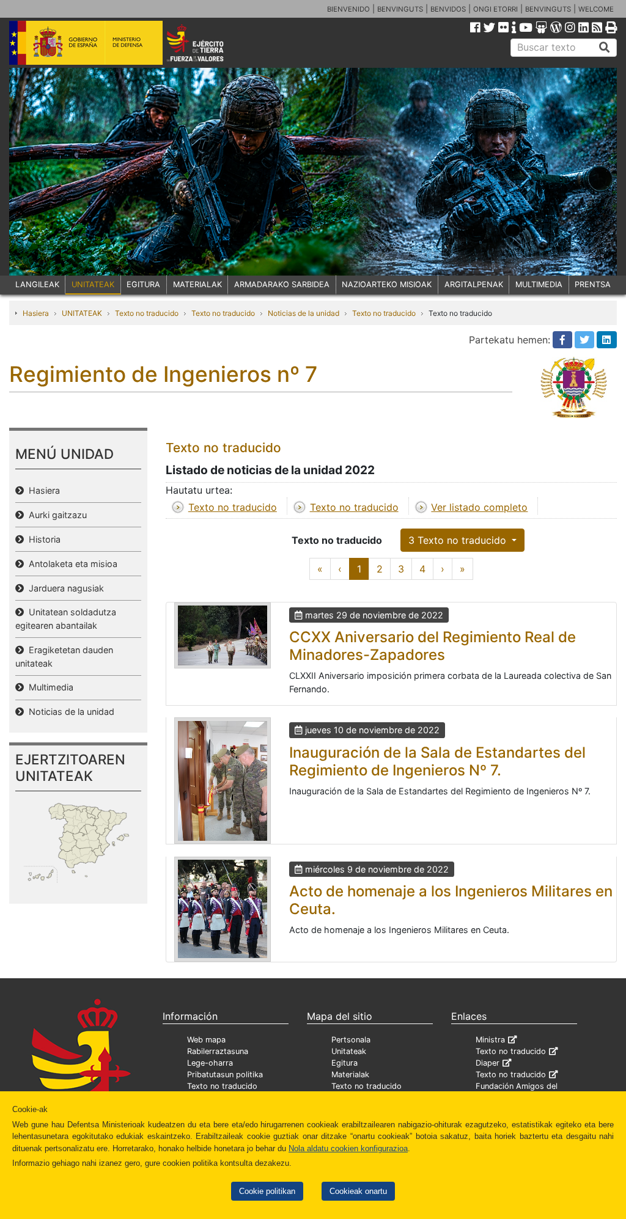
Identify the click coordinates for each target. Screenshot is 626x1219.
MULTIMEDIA (538, 284)
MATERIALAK (197, 284)
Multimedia (48, 687)
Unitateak (348, 1051)
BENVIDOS (448, 9)
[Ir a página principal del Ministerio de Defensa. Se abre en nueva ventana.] (86, 42)
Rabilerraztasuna (217, 1051)
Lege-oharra (210, 1062)
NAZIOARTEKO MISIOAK (387, 284)
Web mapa (206, 1039)
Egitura (344, 1062)
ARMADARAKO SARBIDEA (282, 284)
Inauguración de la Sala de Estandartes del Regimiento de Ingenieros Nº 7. (437, 761)
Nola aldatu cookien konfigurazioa (348, 1148)
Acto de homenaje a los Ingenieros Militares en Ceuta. (451, 900)
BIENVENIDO (348, 9)
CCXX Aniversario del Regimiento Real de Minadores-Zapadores (432, 646)
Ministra (490, 1039)
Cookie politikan (267, 1191)
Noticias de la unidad (303, 313)
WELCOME (596, 9)
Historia (42, 539)
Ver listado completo (479, 507)
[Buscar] (604, 48)
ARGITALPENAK (473, 284)
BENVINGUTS (400, 9)
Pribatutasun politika (225, 1074)
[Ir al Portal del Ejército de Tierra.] (207, 42)
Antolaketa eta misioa (70, 563)
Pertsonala (350, 1039)
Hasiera (36, 313)
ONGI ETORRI (495, 9)
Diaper (487, 1062)
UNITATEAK (93, 284)
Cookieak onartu (358, 1191)
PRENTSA (593, 284)
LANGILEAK (37, 284)
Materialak (350, 1074)
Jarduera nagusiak (64, 588)
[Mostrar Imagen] (222, 635)
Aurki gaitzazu (55, 515)
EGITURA (143, 284)
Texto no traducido (147, 313)
